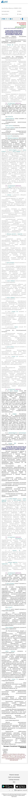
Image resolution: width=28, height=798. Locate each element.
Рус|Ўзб (25, 18)
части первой (16, 151)
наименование (9, 118)
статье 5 (10, 607)
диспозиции (22, 432)
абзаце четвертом (13, 138)
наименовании (12, 432)
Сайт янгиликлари (14, 777)
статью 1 (9, 194)
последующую (11, 103)
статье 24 (10, 116)
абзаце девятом (13, 562)
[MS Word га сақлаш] (10, 19)
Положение (18, 538)
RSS (14, 782)
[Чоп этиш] (12, 19)
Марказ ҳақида (14, 774)
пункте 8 (16, 550)
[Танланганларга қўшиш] (1, 19)
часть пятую (10, 346)
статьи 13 (15, 679)
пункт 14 (7, 609)
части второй (13, 150)
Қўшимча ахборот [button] (5, 14)
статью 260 (12, 443)
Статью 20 (10, 44)
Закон (9, 104)
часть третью (9, 125)
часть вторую (10, 262)
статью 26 (9, 136)
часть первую (11, 127)
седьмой (19, 234)
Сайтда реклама (14, 779)
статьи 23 (15, 356)
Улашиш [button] (19, 14)
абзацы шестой (11, 234)
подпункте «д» (6, 563)
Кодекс (15, 414)
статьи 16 (15, 311)
